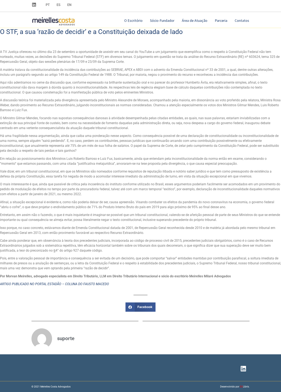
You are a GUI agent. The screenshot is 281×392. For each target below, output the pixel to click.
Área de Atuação (194, 20)
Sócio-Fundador (162, 20)
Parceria (221, 20)
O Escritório (133, 20)
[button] (140, 307)
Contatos (242, 20)
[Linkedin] (33, 4)
